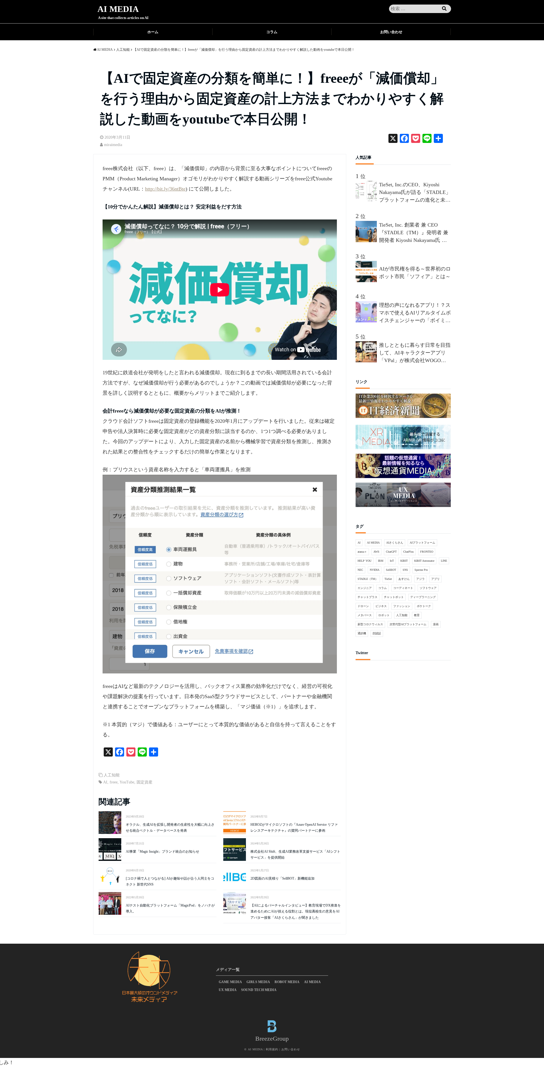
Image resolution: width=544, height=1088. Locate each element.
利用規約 (272, 1049)
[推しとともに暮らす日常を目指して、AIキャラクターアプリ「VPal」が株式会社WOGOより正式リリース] (367, 361)
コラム (271, 32)
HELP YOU (364, 560)
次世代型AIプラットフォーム (408, 624)
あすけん (404, 578)
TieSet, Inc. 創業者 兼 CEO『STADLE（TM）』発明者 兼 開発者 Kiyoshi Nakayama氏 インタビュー (413, 233)
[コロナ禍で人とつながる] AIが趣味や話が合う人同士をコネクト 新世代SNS (170, 881)
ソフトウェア (428, 588)
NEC (360, 569)
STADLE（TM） (368, 578)
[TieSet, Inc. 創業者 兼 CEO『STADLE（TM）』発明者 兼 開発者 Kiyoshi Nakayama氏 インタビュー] (367, 240)
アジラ (420, 578)
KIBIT (404, 560)
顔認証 (377, 633)
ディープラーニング (423, 597)
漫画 (436, 624)
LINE (444, 560)
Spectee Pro (421, 569)
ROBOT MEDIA (287, 982)
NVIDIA (374, 569)
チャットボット (394, 597)
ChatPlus (408, 551)
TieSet (388, 578)
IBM (380, 560)
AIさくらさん (394, 542)
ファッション (401, 606)
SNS (405, 569)
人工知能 (112, 775)
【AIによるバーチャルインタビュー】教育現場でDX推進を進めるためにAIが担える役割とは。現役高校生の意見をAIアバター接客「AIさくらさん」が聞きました (295, 911)
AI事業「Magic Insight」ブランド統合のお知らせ (162, 852)
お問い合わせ (391, 32)
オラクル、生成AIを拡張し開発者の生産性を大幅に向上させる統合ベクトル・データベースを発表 (170, 828)
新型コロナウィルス (370, 624)
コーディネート (403, 588)
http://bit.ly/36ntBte (165, 189)
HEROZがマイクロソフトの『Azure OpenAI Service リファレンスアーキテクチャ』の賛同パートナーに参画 (294, 828)
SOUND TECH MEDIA (259, 990)
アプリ (435, 578)
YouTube (127, 782)
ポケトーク (424, 606)
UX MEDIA (228, 990)
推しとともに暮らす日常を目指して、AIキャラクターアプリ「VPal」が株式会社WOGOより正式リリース (414, 353)
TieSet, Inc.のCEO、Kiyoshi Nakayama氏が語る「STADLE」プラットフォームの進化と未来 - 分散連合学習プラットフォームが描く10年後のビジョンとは (415, 193)
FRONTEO (426, 551)
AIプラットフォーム (422, 542)
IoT (392, 560)
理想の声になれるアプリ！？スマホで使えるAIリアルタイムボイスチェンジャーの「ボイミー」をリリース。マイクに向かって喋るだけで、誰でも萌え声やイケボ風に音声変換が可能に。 (415, 313)
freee (114, 782)
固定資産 (144, 782)
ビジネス (381, 606)
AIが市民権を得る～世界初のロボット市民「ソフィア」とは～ (415, 272)
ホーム (152, 32)
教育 (417, 615)
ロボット (384, 615)
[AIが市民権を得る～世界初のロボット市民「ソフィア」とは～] (367, 280)
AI (105, 782)
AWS (376, 551)
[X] (393, 139)
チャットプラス (367, 597)
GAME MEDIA (230, 982)
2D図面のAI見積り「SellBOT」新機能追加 (282, 878)
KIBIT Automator (424, 560)
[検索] (444, 8)
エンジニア (365, 588)
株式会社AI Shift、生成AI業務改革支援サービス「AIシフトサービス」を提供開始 (295, 855)
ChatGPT (391, 551)
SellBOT (391, 569)
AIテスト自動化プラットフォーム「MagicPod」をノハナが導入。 (170, 908)
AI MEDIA (118, 9)
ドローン (363, 606)
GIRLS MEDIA (258, 982)
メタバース (365, 615)
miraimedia (113, 145)
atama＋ (362, 551)
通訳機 (362, 633)
